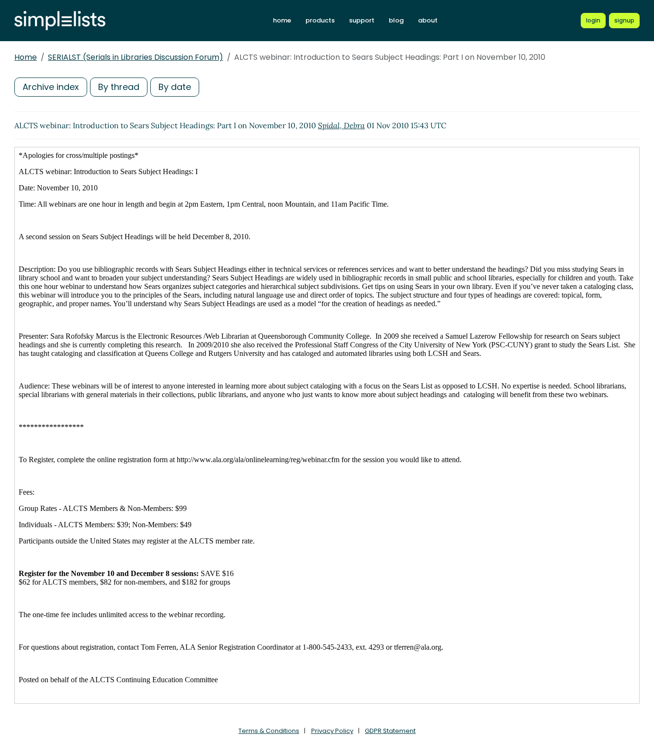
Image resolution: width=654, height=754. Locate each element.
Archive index (51, 87)
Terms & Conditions (268, 730)
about (428, 20)
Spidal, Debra (341, 125)
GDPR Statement (390, 730)
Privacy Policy (332, 730)
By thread (118, 87)
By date (174, 87)
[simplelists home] (59, 21)
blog (396, 20)
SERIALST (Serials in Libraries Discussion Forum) (135, 57)
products (320, 20)
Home (25, 57)
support (361, 20)
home (282, 20)
